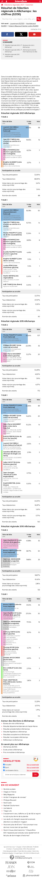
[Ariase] (11, 875)
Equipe (19, 847)
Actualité (8, 765)
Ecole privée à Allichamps (12, 750)
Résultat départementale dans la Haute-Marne (20, 726)
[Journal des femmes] (11, 862)
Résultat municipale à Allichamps (15, 737)
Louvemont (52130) (17, 23)
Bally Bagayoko (9, 795)
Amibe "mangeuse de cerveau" (14, 797)
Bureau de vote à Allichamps (13, 723)
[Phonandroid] (31, 875)
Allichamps (26, 50)
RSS (24, 849)
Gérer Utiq (35, 851)
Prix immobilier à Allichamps (14, 752)
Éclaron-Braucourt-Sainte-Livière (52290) (23, 26)
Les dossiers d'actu (11, 770)
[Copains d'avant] (11, 871)
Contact (9, 849)
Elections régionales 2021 (14, 5)
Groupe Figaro (18, 853)
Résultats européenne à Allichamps (16, 735)
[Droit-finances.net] (31, 867)
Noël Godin (7, 803)
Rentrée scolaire (9, 789)
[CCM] (31, 862)
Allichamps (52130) (10, 747)
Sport (7, 767)
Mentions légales (8, 853)
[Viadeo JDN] (31, 871)
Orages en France (9, 792)
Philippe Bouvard (9, 800)
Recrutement (31, 849)
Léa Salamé (7, 808)
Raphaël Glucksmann (11, 805)
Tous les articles (17, 849)
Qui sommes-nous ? (10, 847)
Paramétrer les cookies (24, 851)
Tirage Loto (7, 811)
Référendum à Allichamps (13, 740)
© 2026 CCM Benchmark (31, 853)
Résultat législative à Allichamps (15, 732)
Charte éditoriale (27, 847)
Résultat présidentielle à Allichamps (16, 729)
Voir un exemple (33, 765)
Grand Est (29, 5)
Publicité (35, 847)
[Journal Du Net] (11, 867)
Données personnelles (10, 851)
